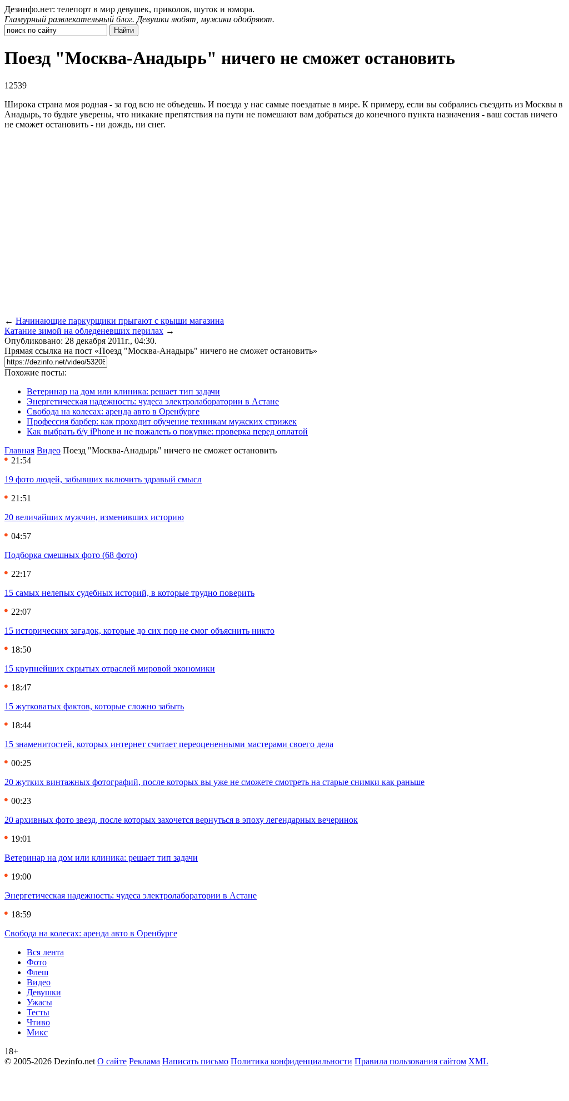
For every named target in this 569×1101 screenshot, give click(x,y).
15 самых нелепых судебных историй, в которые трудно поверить (129, 593)
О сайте (112, 1061)
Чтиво (38, 1022)
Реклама (144, 1061)
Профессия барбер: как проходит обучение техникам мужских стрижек (162, 421)
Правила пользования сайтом (410, 1061)
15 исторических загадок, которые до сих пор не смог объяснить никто (139, 630)
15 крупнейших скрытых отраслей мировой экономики (109, 668)
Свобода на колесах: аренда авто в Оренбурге (113, 411)
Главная (19, 450)
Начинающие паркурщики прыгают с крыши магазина (120, 320)
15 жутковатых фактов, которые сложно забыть (94, 706)
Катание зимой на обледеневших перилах (83, 330)
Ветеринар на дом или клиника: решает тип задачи (123, 391)
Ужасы (39, 1002)
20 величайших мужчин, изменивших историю (94, 517)
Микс (37, 1032)
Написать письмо (195, 1061)
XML (478, 1061)
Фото (37, 962)
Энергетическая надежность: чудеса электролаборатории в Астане (153, 401)
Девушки (44, 992)
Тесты (38, 1012)
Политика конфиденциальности (291, 1061)
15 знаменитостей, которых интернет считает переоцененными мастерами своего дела (168, 744)
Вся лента (45, 952)
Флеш (37, 972)
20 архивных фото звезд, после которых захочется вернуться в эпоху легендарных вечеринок (181, 819)
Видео (49, 450)
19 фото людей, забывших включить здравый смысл (103, 479)
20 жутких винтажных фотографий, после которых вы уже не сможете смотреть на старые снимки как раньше (214, 782)
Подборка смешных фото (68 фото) (70, 555)
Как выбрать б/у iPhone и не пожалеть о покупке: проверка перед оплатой (167, 431)
